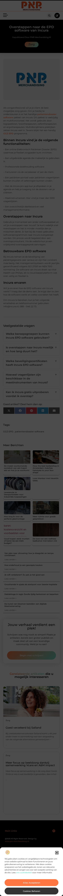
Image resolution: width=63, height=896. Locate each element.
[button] (56, 852)
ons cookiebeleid (24, 872)
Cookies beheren (31, 891)
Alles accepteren (31, 882)
